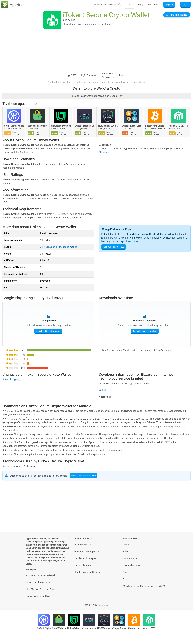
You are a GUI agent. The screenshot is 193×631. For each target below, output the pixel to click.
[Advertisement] (92, 51)
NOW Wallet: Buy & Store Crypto (108, 126)
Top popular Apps (82, 565)
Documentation (130, 558)
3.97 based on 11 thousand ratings (58, 246)
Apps (129, 4)
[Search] (119, 4)
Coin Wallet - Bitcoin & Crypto (37, 126)
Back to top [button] (185, 603)
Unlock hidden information (48, 331)
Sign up (169, 4)
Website (103, 390)
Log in (185, 4)
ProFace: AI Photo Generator (39, 582)
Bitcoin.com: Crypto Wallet (155, 126)
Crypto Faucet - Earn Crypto (131, 126)
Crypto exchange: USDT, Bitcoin (84, 126)
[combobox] (104, 4)
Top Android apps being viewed (40, 575)
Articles (126, 572)
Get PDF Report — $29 (114, 247)
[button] (145, 397)
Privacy (126, 551)
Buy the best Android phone (87, 572)
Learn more (132, 241)
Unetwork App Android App (38, 596)
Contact (127, 544)
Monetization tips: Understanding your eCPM (144, 586)
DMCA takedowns (131, 565)
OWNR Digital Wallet (14, 126)
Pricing (140, 4)
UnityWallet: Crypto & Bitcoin (61, 126)
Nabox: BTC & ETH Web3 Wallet (178, 126)
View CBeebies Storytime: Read (40, 589)
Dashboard (153, 4)
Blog (125, 579)
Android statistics (82, 544)
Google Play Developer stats (87, 551)
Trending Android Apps (85, 558)
